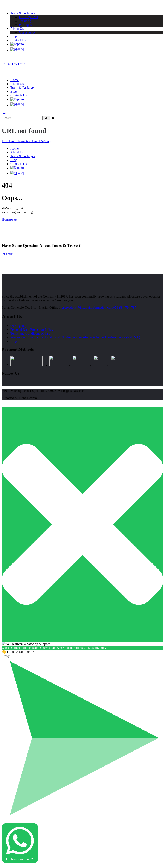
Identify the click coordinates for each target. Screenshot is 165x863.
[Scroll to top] (4, 405)
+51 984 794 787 (124, 307)
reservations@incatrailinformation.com (87, 307)
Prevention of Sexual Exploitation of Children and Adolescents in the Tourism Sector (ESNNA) (75, 337)
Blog (13, 341)
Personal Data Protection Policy (31, 329)
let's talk (7, 254)
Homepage (9, 219)
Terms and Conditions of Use (30, 333)
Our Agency (18, 326)
